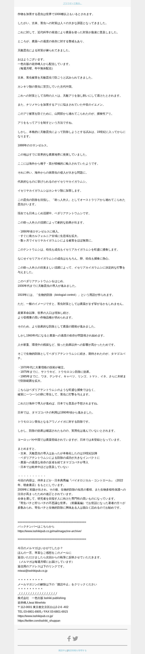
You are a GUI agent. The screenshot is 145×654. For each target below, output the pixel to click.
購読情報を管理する (77, 650)
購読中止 (63, 650)
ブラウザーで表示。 (72, 3)
